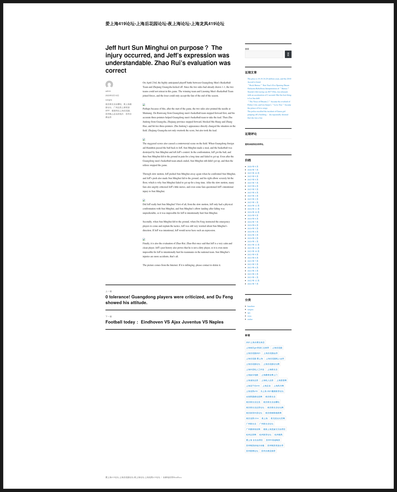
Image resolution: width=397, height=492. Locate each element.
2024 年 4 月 (253, 231)
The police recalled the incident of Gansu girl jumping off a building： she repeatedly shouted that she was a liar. (268, 114)
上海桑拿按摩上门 (269, 374)
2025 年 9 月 (253, 176)
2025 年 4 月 (253, 192)
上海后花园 (277, 347)
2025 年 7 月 (253, 182)
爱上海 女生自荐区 (254, 439)
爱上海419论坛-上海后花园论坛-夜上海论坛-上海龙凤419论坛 (164, 23)
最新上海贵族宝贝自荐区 (274, 429)
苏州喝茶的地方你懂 (255, 445)
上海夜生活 (272, 369)
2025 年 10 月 (253, 173)
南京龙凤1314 (252, 418)
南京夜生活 (270, 396)
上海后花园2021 (253, 353)
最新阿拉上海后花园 (121, 110)
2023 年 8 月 (253, 257)
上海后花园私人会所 (275, 358)
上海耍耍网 (282, 380)
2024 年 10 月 (253, 212)
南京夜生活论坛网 (275, 407)
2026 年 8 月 (253, 166)
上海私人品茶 (267, 380)
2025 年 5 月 (253, 189)
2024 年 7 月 (253, 221)
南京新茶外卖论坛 (254, 412)
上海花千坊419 (252, 385)
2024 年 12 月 (253, 205)
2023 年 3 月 (253, 270)
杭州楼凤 (278, 434)
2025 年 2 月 (253, 199)
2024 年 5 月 (253, 228)
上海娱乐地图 (252, 374)
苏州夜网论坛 (252, 450)
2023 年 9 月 (253, 254)
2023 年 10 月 (253, 251)
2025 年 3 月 (253, 195)
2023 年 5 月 (253, 264)
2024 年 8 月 (253, 218)
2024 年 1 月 (253, 241)
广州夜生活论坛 (266, 423)
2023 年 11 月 (253, 248)
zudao (250, 319)
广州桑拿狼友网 (253, 429)
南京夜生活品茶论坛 (255, 407)
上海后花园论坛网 (271, 363)
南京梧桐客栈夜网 (273, 412)
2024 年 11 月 (253, 208)
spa (249, 312)
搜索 (247, 48)
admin (108, 91)
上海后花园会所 (271, 353)
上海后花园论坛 (253, 363)
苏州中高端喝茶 (273, 439)
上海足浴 (267, 385)
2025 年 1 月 (253, 202)
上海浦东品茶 (252, 380)
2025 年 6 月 (253, 186)
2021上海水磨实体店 (255, 342)
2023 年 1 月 (253, 277)
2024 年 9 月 (253, 215)
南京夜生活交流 (253, 401)
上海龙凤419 (251, 391)
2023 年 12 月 (253, 244)
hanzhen (251, 306)
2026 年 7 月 (253, 169)
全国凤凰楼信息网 (254, 396)
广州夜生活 (251, 423)
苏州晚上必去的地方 (114, 113)
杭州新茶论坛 (265, 434)
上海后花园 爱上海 (254, 358)
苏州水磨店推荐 (268, 450)
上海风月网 (279, 385)
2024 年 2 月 (253, 238)
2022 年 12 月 (253, 280)
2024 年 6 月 (253, 225)
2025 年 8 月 (253, 179)
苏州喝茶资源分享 (275, 445)
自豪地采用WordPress (172, 477)
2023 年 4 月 (253, 267)
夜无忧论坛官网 (278, 418)
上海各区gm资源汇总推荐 (257, 347)
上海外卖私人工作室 (255, 369)
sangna (108, 99)
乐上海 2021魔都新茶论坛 (272, 391)
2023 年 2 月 (253, 274)
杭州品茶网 (251, 434)
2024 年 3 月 (253, 235)
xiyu (249, 316)
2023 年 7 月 (253, 261)
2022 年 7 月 (253, 283)
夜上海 (265, 418)
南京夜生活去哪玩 (113, 104)
